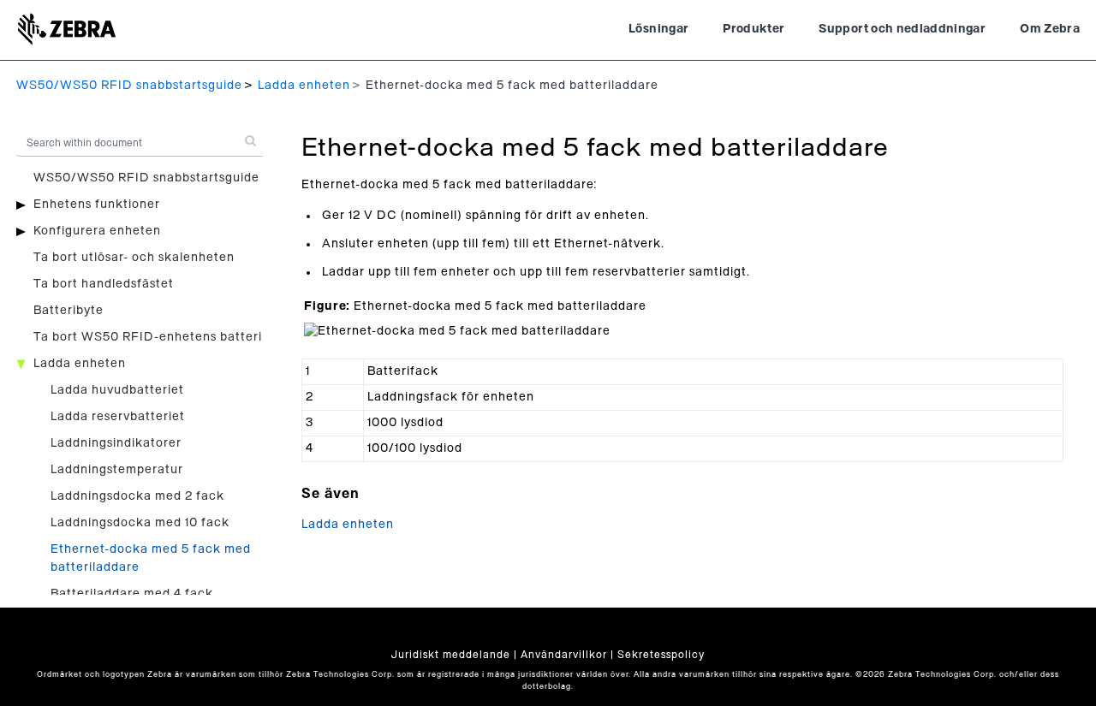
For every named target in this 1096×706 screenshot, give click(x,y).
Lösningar (658, 29)
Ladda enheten (304, 86)
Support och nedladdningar (902, 29)
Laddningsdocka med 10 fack (140, 523)
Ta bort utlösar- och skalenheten (134, 258)
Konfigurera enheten (97, 231)
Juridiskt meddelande (450, 655)
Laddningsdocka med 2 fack (137, 496)
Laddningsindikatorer (116, 443)
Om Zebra (1050, 29)
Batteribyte (68, 311)
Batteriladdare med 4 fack (132, 594)
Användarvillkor (564, 655)
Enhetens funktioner (96, 205)
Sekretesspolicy (661, 655)
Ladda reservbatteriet (118, 417)
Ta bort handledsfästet (103, 284)
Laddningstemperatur (117, 470)
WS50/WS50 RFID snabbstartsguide (129, 86)
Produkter (753, 29)
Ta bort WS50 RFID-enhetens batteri (147, 337)
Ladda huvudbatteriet (117, 390)
